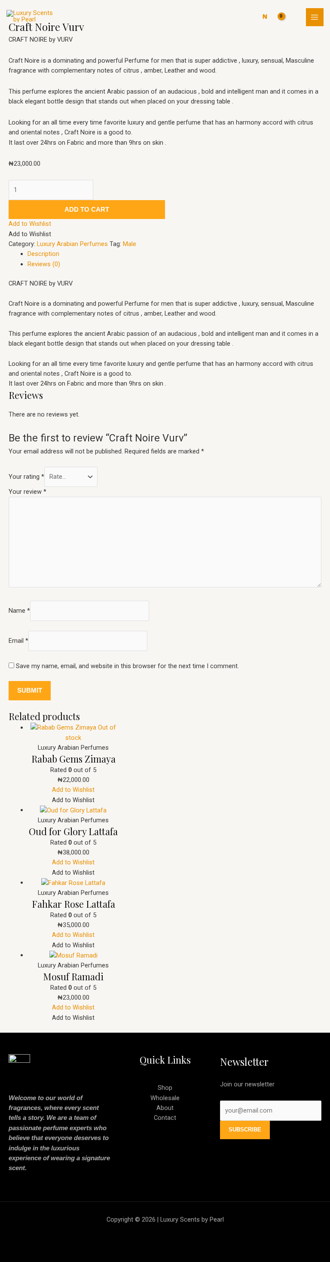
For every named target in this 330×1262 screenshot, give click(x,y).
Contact (165, 1118)
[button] (30, 224)
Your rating (26, 476)
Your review (27, 492)
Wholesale (165, 1098)
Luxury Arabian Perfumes (72, 244)
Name (19, 610)
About (165, 1108)
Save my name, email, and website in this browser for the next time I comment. (127, 666)
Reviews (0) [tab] (44, 264)
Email (18, 641)
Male (129, 244)
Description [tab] (43, 254)
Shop (165, 1088)
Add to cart (86, 209)
